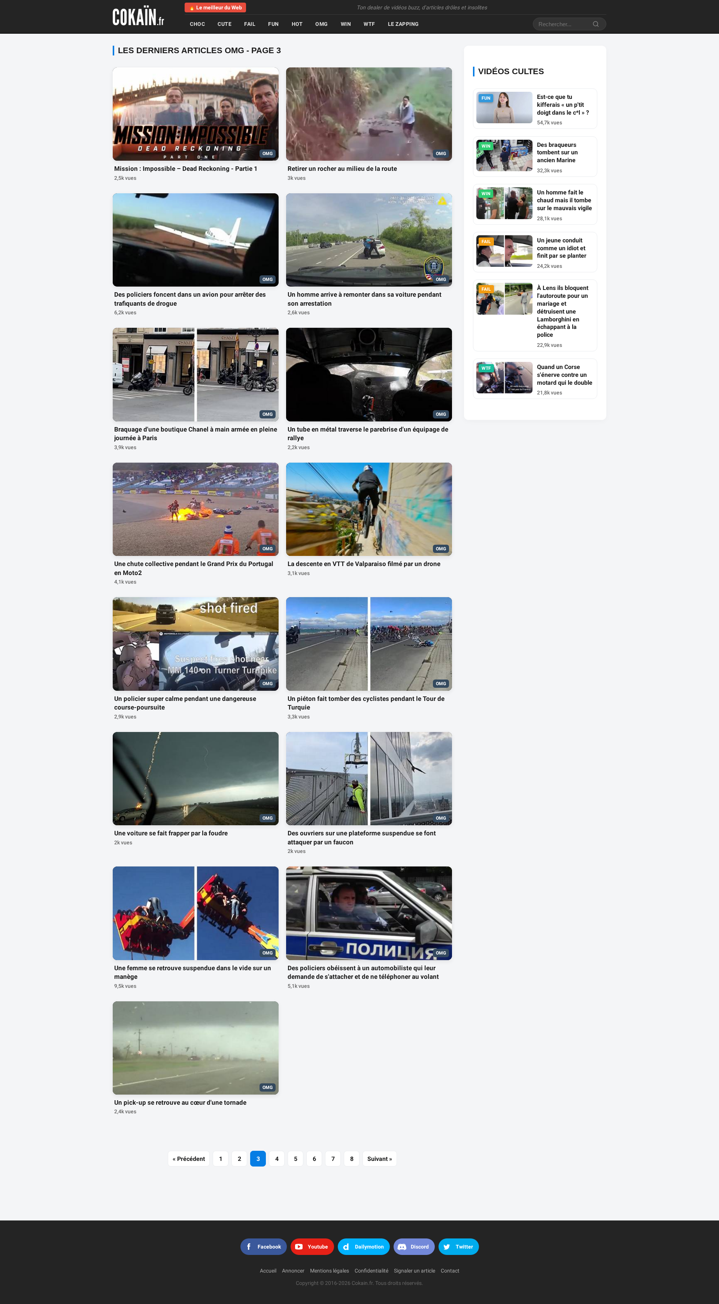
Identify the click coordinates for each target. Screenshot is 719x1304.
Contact (450, 1271)
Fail (249, 24)
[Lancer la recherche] (596, 24)
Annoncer (293, 1271)
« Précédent (189, 1158)
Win (346, 24)
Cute (224, 24)
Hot (297, 24)
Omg (321, 24)
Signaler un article (414, 1271)
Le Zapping (403, 24)
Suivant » (379, 1158)
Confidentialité (371, 1271)
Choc (197, 24)
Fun (273, 24)
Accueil (268, 1271)
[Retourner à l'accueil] (143, 16)
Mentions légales (329, 1271)
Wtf (369, 24)
